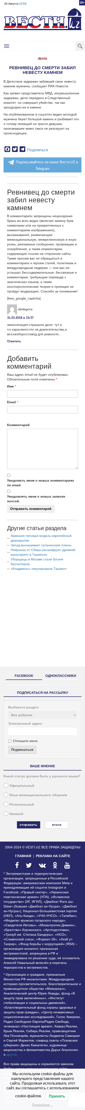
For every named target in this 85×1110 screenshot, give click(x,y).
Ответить (14, 341)
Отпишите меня (25, 741)
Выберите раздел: (23, 707)
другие (11, 1054)
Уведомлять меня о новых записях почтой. (36, 499)
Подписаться (22, 749)
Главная (23, 856)
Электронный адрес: (25, 723)
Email (11, 402)
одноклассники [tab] (60, 676)
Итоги (56, 825)
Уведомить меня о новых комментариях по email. (40, 483)
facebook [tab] (24, 676)
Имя (10, 386)
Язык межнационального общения (38, 795)
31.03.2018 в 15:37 (20, 317)
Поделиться (37, 150)
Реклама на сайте (53, 856)
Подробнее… (42, 1105)
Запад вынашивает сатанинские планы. (41, 545)
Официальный (21, 785)
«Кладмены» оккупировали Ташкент (39, 569)
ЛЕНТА (42, 58)
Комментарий (18, 425)
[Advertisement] (42, 620)
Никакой (16, 814)
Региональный (21, 804)
